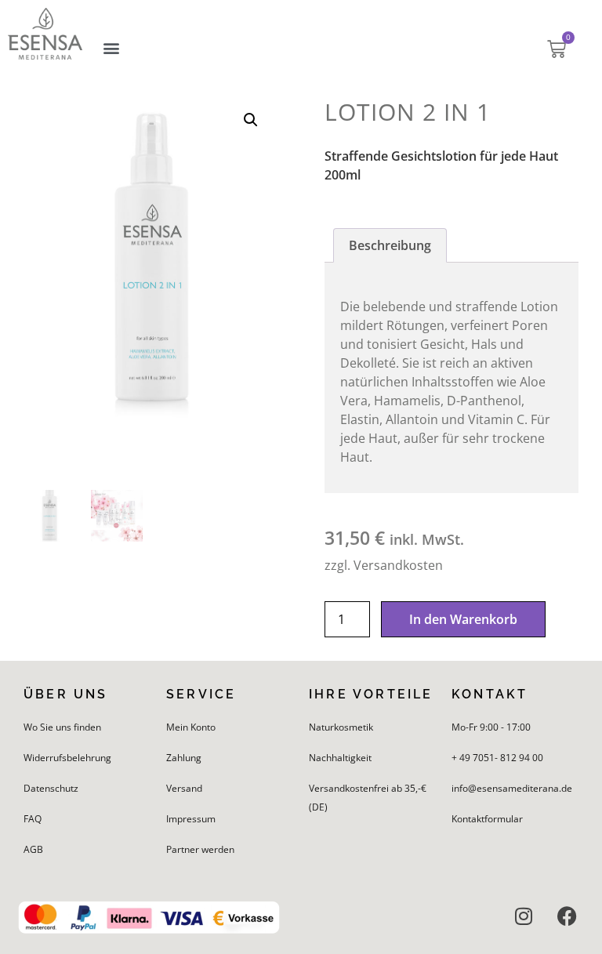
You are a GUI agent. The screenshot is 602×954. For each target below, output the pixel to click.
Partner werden (200, 849)
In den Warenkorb (463, 619)
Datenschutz (51, 788)
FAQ (33, 818)
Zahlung (183, 757)
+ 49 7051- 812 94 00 (497, 757)
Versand (184, 788)
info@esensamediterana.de (512, 788)
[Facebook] (566, 916)
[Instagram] (523, 916)
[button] (111, 48)
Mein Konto (191, 727)
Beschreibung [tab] (390, 245)
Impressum (191, 818)
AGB (33, 849)
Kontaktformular (487, 818)
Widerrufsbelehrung (67, 757)
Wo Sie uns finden (62, 727)
